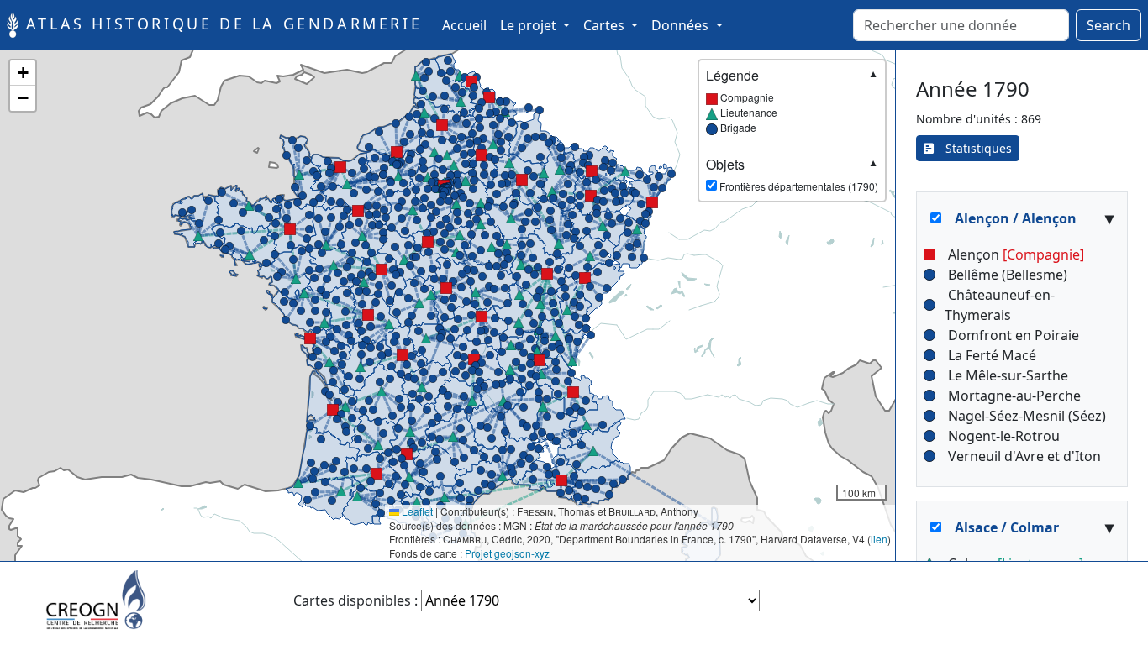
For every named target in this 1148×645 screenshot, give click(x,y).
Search (1108, 25)
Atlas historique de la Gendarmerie (220, 23)
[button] (358, 211)
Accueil (467, 24)
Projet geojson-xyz (507, 553)
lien (879, 539)
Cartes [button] (605, 25)
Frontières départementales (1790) (792, 174)
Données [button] (681, 25)
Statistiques (973, 148)
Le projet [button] (530, 25)
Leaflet (416, 511)
